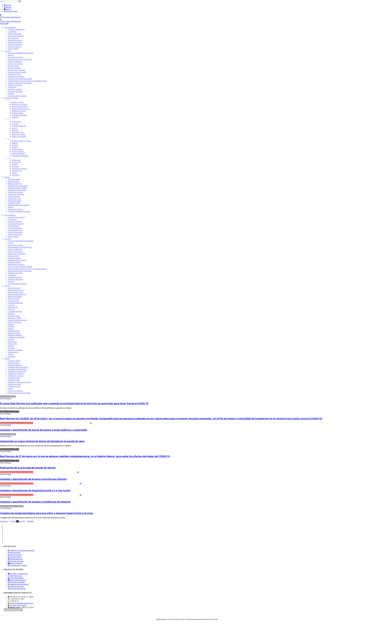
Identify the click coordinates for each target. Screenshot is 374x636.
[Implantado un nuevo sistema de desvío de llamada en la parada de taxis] (32, 434)
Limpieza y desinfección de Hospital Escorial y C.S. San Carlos (35, 490)
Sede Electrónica (15, 576)
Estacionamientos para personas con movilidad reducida (27, 81)
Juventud (15, 147)
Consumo (15, 124)
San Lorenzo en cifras (15, 57)
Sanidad (14, 164)
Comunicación (17, 121)
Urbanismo (15, 175)
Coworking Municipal (15, 311)
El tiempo (11, 94)
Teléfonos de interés (15, 85)
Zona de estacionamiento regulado (20, 79)
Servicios (11, 98)
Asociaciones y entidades (16, 70)
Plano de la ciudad (14, 74)
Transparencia (17, 171)
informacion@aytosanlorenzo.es (21, 603)
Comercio (15, 117)
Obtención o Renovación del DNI (19, 382)
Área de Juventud (15, 555)
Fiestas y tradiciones (15, 61)
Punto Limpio (16, 162)
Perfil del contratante (15, 44)
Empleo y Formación (19, 136)
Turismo (14, 173)
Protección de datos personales (19, 211)
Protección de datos (16, 578)
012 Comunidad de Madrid (17, 96)
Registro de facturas (15, 184)
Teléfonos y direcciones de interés (21, 550)
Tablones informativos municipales (20, 83)
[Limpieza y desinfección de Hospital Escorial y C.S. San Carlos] (57, 483)
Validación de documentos (17, 190)
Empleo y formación (15, 322)
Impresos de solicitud (15, 209)
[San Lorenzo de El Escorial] (10, 17)
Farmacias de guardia (15, 91)
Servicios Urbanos (18, 151)
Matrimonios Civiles (14, 198)
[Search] (0, 19)
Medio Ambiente (17, 149)
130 (14, 521)
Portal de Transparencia (16, 29)
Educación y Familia (18, 134)
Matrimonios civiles (14, 384)
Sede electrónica (13, 181)
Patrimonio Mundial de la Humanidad (20, 53)
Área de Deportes (15, 559)
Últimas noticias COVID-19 (9, 412)
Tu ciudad (7, 51)
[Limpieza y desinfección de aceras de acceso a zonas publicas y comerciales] (63, 423)
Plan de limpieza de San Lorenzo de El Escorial (16, 423)
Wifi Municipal (15, 553)
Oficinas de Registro (19, 154)
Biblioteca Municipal (19, 111)
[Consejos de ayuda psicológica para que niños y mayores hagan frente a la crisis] (49, 506)
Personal (11, 339)
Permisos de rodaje (14, 201)
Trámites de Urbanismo (16, 194)
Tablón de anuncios (14, 46)
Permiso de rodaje (14, 386)
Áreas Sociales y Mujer (19, 106)
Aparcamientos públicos (16, 76)
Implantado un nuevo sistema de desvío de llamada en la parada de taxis (42, 441)
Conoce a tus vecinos (15, 64)
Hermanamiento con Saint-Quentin (20, 59)
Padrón (10, 207)
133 (23, 521)
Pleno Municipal (13, 38)
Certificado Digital (14, 203)
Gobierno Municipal (14, 34)
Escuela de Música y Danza (21, 141)
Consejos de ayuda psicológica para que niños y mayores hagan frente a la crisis (46, 513)
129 (11, 521)
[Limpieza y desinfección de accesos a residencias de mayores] (57, 495)
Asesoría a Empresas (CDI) (21, 109)
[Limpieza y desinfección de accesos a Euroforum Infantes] (56, 472)
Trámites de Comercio (15, 192)
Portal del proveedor (17, 582)
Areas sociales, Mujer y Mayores (11, 506)
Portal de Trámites (14, 361)
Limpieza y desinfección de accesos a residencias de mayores (35, 501)
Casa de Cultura (13, 301)
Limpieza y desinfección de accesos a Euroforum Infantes (33, 479)
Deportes (15, 130)
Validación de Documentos (19, 584)
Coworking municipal (19, 126)
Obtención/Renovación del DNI (18, 205)
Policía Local (16, 160)
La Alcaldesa (12, 31)
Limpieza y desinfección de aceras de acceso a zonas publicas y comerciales (43, 429)
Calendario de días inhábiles (17, 188)
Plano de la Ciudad (16, 561)
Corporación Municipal (16, 36)
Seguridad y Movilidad (19, 169)
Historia (10, 55)
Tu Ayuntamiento (10, 27)
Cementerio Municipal (19, 115)
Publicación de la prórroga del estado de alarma (28, 467)
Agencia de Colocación (19, 104)
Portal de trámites (14, 179)
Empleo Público (13, 49)
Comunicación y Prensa (18, 565)
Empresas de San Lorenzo (17, 72)
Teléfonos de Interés (15, 273)
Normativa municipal (15, 42)
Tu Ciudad (7, 239)
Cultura (14, 128)
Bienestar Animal (17, 113)
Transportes (12, 87)
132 (20, 521)
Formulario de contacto (18, 605)
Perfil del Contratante (15, 232)
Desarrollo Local (17, 132)
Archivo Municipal (18, 102)
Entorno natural (13, 66)
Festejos (15, 143)
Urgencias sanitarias (15, 89)
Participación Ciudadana (20, 156)
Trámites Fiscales (14, 196)
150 (28, 521)
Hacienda (15, 145)
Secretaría (15, 166)
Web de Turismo (15, 563)
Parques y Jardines (14, 68)
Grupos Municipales (15, 40)
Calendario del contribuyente (18, 186)
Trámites (7, 177)
